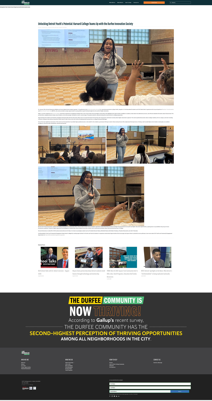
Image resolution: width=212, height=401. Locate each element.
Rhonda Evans (45, 27)
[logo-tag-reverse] (25, 1)
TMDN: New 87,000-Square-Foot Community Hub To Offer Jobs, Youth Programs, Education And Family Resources (122, 274)
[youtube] (114, 396)
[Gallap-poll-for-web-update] (106, 293)
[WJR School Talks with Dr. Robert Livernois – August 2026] (54, 247)
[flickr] (118, 396)
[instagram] (112, 396)
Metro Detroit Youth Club (46, 110)
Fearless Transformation (168, 109)
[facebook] (109, 396)
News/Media (65, 27)
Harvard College (56, 113)
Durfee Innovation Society (93, 109)
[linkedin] (116, 396)
